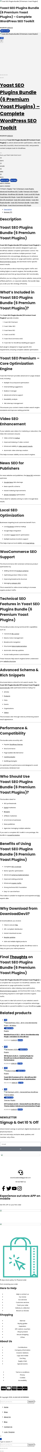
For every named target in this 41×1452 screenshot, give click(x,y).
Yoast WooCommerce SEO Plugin (19, 205)
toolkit (38, 1006)
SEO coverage (16, 867)
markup (17, 438)
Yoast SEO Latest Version (22, 200)
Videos (6, 713)
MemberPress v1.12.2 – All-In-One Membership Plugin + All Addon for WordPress (21, 1036)
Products (7, 696)
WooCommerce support (8, 991)
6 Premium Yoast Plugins (25, 189)
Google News (8, 482)
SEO (38, 896)
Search (31, 1402)
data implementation (19, 646)
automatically (5, 688)
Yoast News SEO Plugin (8, 197)
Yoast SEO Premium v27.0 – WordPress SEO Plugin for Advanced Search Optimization (20, 1078)
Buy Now (13, 180)
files (16, 925)
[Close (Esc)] (7, 1448)
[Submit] (20, 1149)
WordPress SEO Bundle (15, 194)
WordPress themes (16, 744)
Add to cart (5, 180)
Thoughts (18, 956)
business (11, 527)
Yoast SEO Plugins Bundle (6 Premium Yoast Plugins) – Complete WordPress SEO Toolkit (20, 106)
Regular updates (9, 937)
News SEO (29, 475)
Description (8, 209)
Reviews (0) (8, 212)
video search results (26, 446)
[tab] (22, 209)
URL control (15, 634)
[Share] (5, 1448)
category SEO (16, 583)
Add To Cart (5, 31)
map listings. (30, 543)
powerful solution (14, 835)
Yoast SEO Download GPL (24, 197)
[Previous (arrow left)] (1, 77)
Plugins (9, 189)
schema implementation (20, 875)
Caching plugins (9, 757)
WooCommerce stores (8, 262)
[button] (5, 183)
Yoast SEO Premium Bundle (20, 203)
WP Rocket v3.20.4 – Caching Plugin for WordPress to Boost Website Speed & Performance (18, 1058)
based (13, 535)
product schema (22, 571)
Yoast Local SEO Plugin (32, 194)
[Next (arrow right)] (3, 77)
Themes (7, 1100)
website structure (9, 661)
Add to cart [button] (10, 1028)
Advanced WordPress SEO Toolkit (11, 192)
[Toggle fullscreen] (3, 1448)
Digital (6, 808)
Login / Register (9, 1432)
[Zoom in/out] (1, 1448)
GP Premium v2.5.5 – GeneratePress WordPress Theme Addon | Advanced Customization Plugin (22, 1105)
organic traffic (16, 883)
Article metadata (10, 495)
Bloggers (7, 812)
